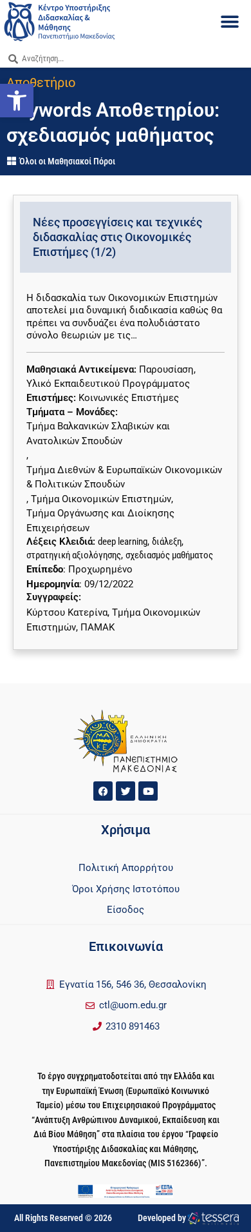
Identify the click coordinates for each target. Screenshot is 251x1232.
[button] (230, 22)
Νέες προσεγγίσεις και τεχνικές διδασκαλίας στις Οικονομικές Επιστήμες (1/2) (117, 237)
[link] (16, 100)
